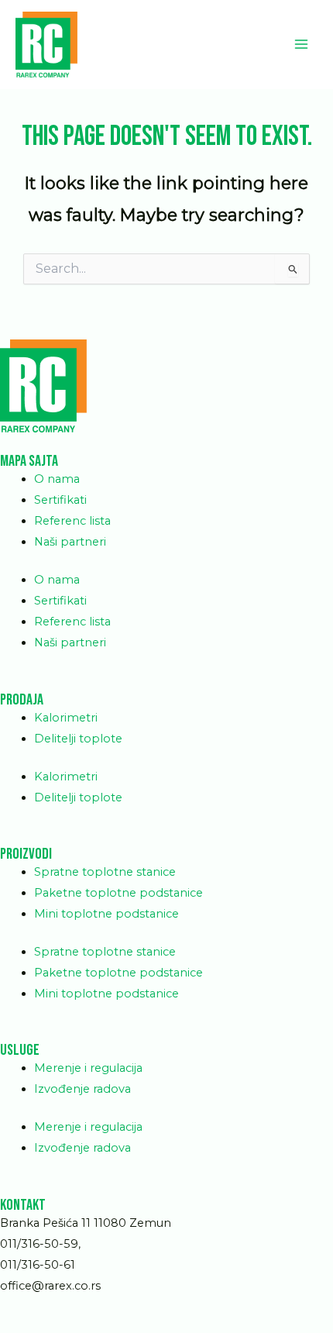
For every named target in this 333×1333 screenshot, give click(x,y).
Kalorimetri (66, 718)
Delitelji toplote (78, 739)
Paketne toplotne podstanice (118, 893)
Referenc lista (72, 521)
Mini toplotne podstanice (106, 914)
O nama (57, 479)
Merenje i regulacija (88, 1068)
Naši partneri (70, 542)
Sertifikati (60, 500)
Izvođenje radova (82, 1089)
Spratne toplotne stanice (105, 872)
